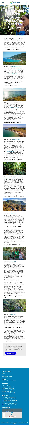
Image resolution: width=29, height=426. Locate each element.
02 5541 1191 (6, 385)
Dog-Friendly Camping (7, 376)
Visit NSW (13, 213)
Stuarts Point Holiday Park (8, 388)
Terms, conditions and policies (9, 380)
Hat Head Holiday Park (15, 107)
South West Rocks (12, 74)
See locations (10, 353)
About (3, 374)
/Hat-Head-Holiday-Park (9, 401)
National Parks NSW (16, 66)
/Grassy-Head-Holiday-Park (9, 397)
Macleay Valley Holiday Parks (9, 404)
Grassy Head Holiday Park (8, 386)
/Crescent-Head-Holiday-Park (10, 403)
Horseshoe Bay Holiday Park (8, 389)
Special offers (5, 377)
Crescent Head (10, 151)
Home (3, 373)
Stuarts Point (12, 178)
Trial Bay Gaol (17, 69)
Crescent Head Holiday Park (8, 392)
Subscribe (4, 379)
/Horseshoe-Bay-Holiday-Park (10, 400)
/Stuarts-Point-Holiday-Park (9, 398)
